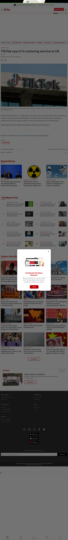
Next (34, 287)
